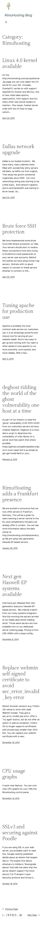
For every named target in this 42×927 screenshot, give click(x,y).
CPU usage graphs (13, 774)
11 (15, 915)
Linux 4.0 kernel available (19, 63)
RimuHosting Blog (18, 15)
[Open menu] (6, 22)
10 (13, 915)
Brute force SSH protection (19, 229)
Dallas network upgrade (18, 149)
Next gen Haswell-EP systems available (14, 585)
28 (20, 915)
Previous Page (10, 909)
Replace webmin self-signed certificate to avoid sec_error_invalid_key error (20, 682)
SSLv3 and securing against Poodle (20, 832)
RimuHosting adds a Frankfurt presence (20, 494)
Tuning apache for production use (18, 311)
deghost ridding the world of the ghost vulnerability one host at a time (20, 399)
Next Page (34, 915)
